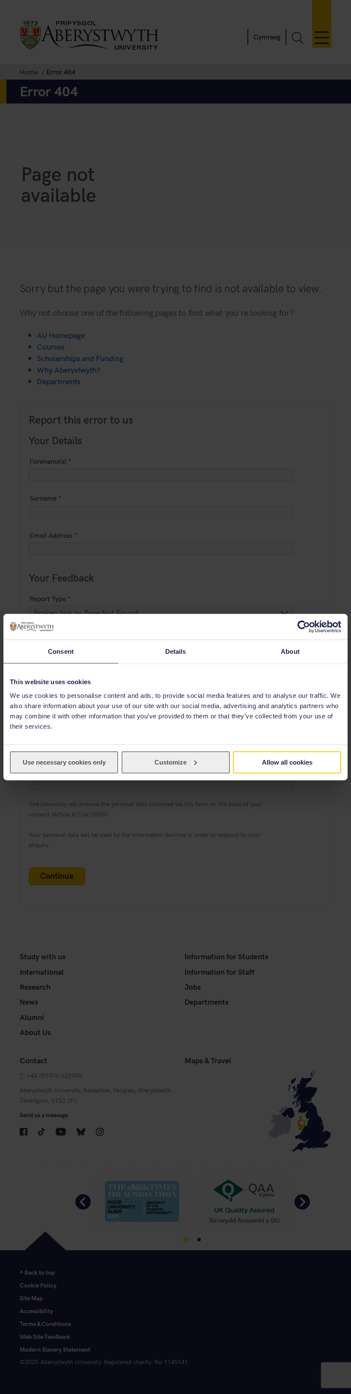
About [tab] (290, 651)
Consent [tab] (61, 651)
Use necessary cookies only (64, 761)
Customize (171, 761)
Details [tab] (175, 651)
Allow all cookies (287, 761)
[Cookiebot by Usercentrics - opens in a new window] (303, 626)
